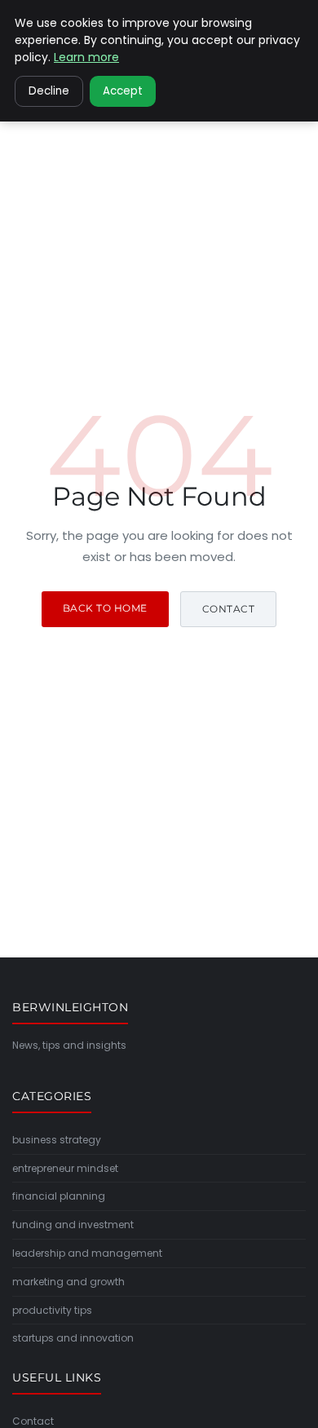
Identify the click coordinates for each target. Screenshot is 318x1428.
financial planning (58, 1196)
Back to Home (105, 608)
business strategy (56, 1140)
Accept (123, 91)
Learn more (86, 57)
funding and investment (73, 1224)
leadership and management (87, 1253)
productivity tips (52, 1310)
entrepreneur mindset (65, 1168)
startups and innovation (73, 1338)
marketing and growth (68, 1282)
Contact (228, 609)
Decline (49, 91)
